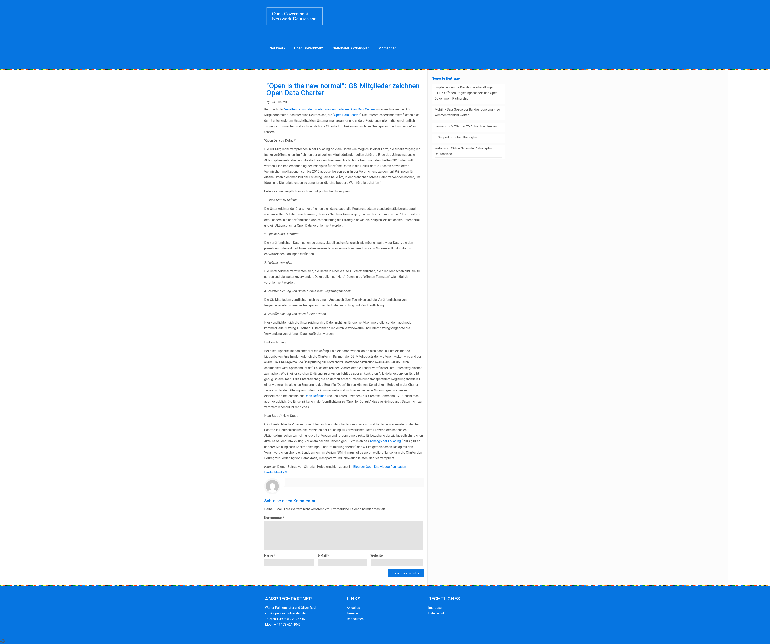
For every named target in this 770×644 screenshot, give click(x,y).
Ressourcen (355, 619)
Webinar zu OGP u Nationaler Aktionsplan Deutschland (463, 151)
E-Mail (323, 555)
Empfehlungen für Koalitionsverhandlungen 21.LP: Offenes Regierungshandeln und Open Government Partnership (466, 92)
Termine (352, 613)
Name (269, 555)
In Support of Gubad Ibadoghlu (456, 137)
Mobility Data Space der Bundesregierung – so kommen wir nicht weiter (467, 112)
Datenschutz (437, 613)
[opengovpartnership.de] (295, 16)
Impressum (436, 608)
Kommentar (274, 518)
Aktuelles (353, 608)
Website (376, 555)
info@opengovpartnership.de (285, 613)
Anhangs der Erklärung (385, 441)
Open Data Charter (347, 115)
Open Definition (315, 396)
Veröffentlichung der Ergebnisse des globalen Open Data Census (330, 109)
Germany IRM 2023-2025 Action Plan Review (466, 126)
